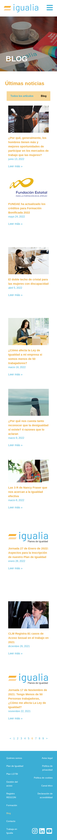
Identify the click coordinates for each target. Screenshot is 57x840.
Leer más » (15, 166)
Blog (44, 96)
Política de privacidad (47, 768)
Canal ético (47, 785)
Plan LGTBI (12, 774)
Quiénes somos (14, 758)
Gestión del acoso (12, 784)
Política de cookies (43, 777)
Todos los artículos (21, 96)
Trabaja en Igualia (11, 831)
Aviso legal (47, 758)
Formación (11, 805)
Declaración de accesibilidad (45, 795)
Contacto (10, 821)
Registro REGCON (11, 795)
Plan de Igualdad (14, 766)
